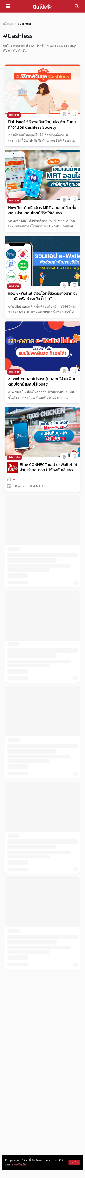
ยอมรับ (74, 1162)
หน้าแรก (8, 24)
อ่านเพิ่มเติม (19, 1164)
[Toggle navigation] (8, 6)
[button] (64, 114)
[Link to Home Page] (42, 6)
